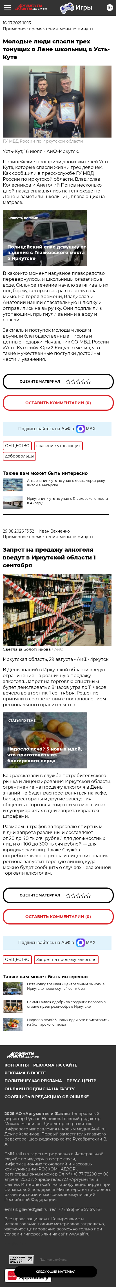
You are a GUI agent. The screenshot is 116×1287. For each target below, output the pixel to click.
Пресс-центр (81, 1080)
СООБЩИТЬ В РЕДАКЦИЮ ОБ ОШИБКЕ (47, 1096)
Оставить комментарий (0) (58, 402)
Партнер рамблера (53, 1259)
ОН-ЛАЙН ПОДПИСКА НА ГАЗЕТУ (40, 1088)
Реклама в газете (25, 1072)
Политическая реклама (33, 1080)
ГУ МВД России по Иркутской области (43, 141)
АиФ (59, 649)
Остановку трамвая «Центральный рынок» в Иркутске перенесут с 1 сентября (65, 986)
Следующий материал (55, 1272)
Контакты (17, 1065)
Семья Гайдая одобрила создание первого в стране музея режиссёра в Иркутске (66, 1004)
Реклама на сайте (55, 1065)
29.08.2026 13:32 (18, 531)
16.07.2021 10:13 (17, 22)
